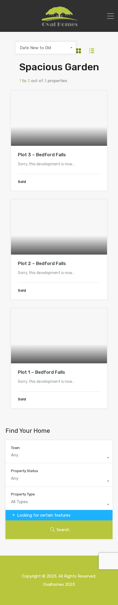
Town (15, 448)
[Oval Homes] (59, 25)
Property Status (24, 471)
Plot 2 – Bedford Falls (42, 263)
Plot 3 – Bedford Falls (42, 154)
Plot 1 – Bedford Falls (41, 372)
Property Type (23, 494)
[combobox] (46, 47)
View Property (59, 135)
